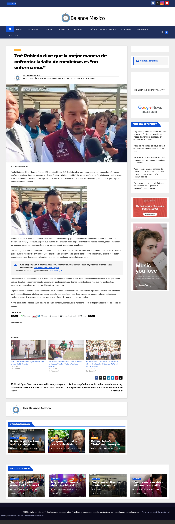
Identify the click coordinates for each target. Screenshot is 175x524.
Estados (48, 29)
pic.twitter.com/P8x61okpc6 (46, 268)
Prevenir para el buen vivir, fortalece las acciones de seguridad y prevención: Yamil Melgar (149, 185)
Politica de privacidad (149, 512)
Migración (33, 29)
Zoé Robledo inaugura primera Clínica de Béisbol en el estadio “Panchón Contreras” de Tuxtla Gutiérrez (65, 364)
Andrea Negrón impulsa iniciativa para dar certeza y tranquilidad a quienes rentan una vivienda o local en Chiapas (95, 387)
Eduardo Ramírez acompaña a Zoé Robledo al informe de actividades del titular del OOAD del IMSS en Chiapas (102, 364)
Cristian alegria (73, 449)
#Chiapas (42, 78)
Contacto (3, 516)
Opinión (78, 29)
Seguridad (142, 29)
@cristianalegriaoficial (148, 61)
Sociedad (126, 29)
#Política (78, 78)
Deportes (63, 29)
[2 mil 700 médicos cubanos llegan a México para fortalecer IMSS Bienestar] (28, 350)
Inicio (19, 29)
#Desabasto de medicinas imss (60, 78)
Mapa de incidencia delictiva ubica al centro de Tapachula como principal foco (149, 148)
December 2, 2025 (57, 271)
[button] (162, 32)
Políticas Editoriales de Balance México (30, 516)
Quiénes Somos (163, 512)
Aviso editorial (11, 516)
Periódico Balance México (102, 29)
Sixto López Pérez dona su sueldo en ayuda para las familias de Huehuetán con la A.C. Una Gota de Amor (38, 387)
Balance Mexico (33, 75)
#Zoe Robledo (89, 78)
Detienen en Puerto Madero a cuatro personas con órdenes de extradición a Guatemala (149, 160)
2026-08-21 (28, 490)
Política (13, 35)
